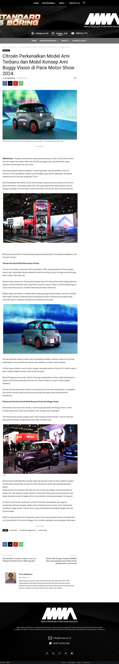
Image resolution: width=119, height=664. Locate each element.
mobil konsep (42, 530)
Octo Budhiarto (10, 78)
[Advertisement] (40, 151)
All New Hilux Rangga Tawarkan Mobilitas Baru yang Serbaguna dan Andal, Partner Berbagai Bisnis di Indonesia (61, 560)
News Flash (12, 47)
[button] (84, 3)
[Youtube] (72, 653)
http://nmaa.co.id (24, 577)
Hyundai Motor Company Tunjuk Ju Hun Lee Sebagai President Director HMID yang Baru (19, 559)
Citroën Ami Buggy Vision (28, 530)
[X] (10, 83)
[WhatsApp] (21, 83)
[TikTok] (59, 653)
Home (5, 47)
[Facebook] (5, 83)
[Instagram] (53, 653)
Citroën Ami (13, 530)
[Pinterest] (15, 83)
